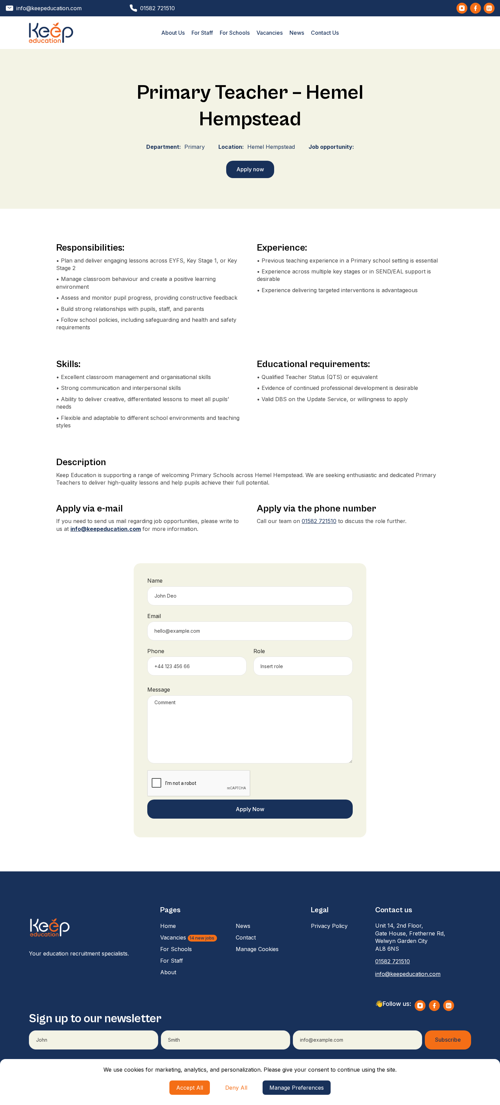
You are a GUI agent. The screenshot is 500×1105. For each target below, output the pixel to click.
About (168, 972)
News (296, 32)
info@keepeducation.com (407, 973)
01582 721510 (319, 521)
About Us (173, 32)
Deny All (236, 1087)
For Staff (202, 32)
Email (154, 616)
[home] (51, 32)
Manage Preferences (296, 1087)
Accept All (189, 1087)
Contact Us (325, 32)
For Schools (235, 32)
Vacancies (269, 32)
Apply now (250, 169)
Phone (155, 651)
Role (259, 651)
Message (158, 689)
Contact (246, 937)
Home (168, 925)
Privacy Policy (329, 925)
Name (155, 580)
